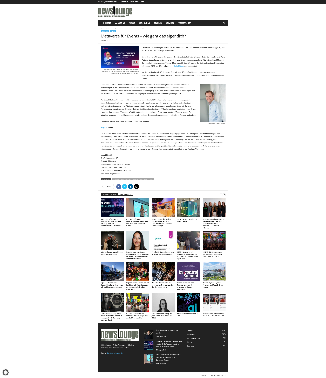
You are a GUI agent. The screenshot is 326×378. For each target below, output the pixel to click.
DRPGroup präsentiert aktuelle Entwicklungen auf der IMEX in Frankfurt (136, 315)
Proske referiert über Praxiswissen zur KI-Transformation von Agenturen (185, 286)
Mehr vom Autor (125, 194)
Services (170, 23)
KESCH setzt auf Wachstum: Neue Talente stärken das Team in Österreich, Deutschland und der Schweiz (213, 223)
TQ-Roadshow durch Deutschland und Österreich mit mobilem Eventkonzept (112, 285)
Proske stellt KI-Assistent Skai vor (188, 314)
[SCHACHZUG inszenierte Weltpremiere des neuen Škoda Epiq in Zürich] (214, 240)
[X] (124, 186)
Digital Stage (179, 66)
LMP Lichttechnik (193, 338)
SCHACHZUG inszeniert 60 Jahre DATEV (187, 220)
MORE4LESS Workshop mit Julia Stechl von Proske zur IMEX (162, 315)
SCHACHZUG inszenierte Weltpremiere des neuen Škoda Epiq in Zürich (212, 254)
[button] (224, 23)
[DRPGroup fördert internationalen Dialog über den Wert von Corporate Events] (137, 207)
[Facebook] (118, 186)
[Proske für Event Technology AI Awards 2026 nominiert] (163, 240)
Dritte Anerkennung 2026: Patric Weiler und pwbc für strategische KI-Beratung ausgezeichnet (111, 316)
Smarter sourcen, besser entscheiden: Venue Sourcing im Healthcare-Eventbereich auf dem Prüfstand (137, 255)
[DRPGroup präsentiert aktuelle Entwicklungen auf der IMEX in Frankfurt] (137, 302)
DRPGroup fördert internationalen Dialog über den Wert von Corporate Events (137, 222)
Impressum (204, 375)
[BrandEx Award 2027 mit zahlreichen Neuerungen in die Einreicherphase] (163, 271)
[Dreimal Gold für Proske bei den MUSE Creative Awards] (214, 302)
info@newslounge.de (115, 353)
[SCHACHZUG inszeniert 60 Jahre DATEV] (188, 207)
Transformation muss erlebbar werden (167, 331)
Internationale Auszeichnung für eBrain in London (112, 253)
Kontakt (124, 2)
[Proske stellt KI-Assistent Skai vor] (188, 302)
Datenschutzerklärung (218, 375)
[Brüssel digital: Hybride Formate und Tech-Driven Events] (214, 271)
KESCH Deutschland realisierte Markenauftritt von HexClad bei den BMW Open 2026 (187, 255)
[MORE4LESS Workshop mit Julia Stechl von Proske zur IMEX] (163, 302)
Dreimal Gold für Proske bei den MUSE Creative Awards (214, 314)
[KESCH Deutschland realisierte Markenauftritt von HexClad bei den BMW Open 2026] (188, 240)
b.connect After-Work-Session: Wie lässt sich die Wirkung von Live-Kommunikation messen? (111, 222)
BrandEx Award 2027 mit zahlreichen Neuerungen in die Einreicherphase (162, 285)
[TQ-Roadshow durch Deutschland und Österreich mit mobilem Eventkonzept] (112, 271)
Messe (132, 23)
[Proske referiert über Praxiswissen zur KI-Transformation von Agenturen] (188, 271)
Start (102, 29)
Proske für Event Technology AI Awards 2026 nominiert (163, 253)
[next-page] (224, 194)
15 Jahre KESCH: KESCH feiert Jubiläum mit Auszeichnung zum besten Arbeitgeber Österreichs (137, 286)
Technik (158, 23)
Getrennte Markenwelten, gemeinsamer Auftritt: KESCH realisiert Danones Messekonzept (162, 222)
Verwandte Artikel (109, 194)
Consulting (144, 23)
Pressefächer (184, 23)
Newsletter (134, 2)
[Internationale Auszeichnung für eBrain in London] (112, 240)
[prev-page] (221, 194)
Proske (113, 31)
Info (142, 2)
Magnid (135, 179)
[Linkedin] (130, 186)
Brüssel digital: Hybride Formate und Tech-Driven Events (213, 285)
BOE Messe (116, 179)
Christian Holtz (126, 179)
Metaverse (143, 179)
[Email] (136, 186)
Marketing (120, 23)
